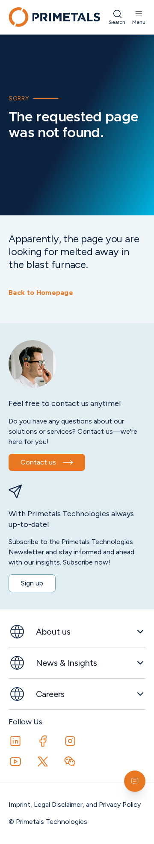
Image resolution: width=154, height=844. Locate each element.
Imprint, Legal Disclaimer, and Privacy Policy (75, 804)
